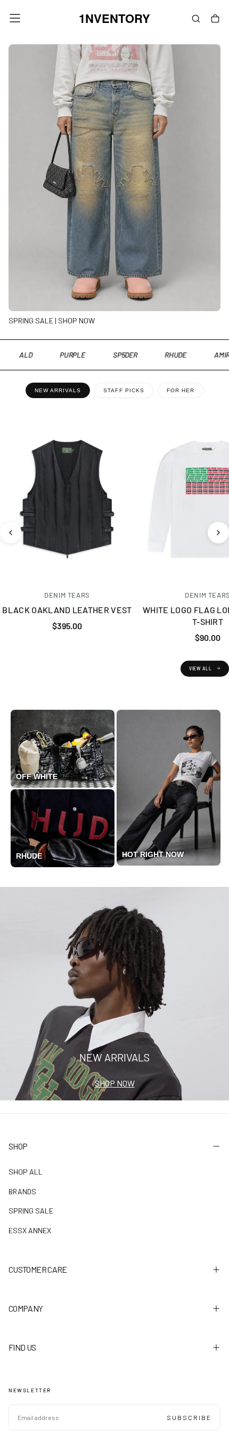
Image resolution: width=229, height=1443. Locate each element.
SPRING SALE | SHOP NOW (52, 320)
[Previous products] (10, 532)
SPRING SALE (31, 1210)
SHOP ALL (26, 1171)
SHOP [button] (18, 1146)
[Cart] (215, 19)
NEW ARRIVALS (58, 390)
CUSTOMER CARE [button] (38, 1269)
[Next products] (218, 532)
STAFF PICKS (123, 390)
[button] (15, 18)
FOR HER (180, 390)
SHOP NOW (115, 1083)
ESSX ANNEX (30, 1230)
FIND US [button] (22, 1347)
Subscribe (189, 1417)
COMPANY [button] (26, 1308)
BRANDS (22, 1191)
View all (200, 668)
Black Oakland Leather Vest (67, 610)
